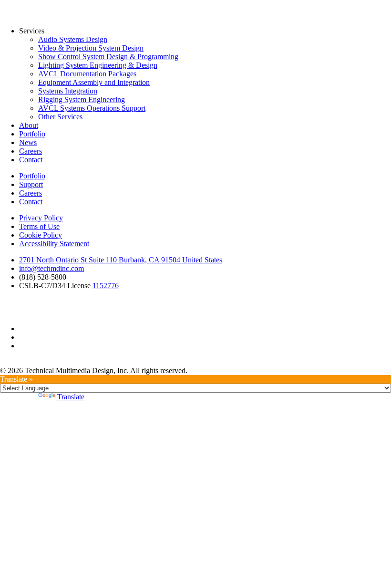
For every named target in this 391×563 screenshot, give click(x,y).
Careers (30, 151)
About (28, 125)
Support (31, 184)
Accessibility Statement (54, 244)
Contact (30, 160)
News (28, 142)
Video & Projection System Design (91, 48)
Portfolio (32, 134)
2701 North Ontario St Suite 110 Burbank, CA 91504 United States (120, 260)
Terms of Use (39, 226)
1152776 (106, 286)
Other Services (60, 117)
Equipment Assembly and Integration (94, 82)
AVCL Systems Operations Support (91, 108)
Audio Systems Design (72, 39)
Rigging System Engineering (81, 99)
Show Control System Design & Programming (108, 56)
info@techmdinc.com (51, 268)
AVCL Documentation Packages (87, 74)
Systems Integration (67, 91)
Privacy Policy (41, 218)
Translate (70, 397)
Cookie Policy (40, 235)
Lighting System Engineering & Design (97, 65)
